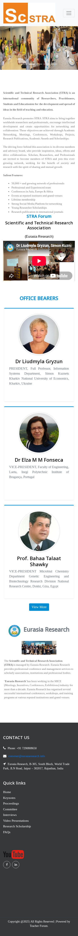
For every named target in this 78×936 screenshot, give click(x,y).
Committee (10, 809)
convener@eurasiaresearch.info (26, 756)
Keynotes (9, 797)
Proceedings (11, 803)
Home (7, 792)
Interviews (10, 815)
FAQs (6, 832)
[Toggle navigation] (69, 13)
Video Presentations (16, 820)
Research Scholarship (17, 826)
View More (39, 607)
